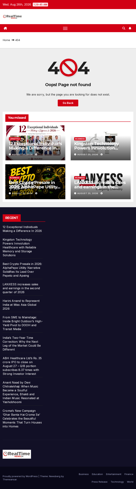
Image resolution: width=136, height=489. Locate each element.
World (130, 481)
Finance (128, 474)
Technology (117, 481)
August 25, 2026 (22, 154)
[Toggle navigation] (65, 28)
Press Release (99, 481)
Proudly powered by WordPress (20, 476)
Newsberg (54, 476)
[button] (123, 28)
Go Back (68, 102)
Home (6, 40)
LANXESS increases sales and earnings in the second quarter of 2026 (99, 187)
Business (80, 139)
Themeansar (10, 479)
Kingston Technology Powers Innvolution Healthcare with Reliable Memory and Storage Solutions (19, 247)
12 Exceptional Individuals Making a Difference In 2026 (35, 148)
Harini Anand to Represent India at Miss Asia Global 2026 (21, 304)
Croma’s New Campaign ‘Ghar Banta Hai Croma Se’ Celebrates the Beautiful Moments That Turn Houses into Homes (22, 418)
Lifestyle (15, 139)
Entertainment (113, 474)
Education (97, 474)
